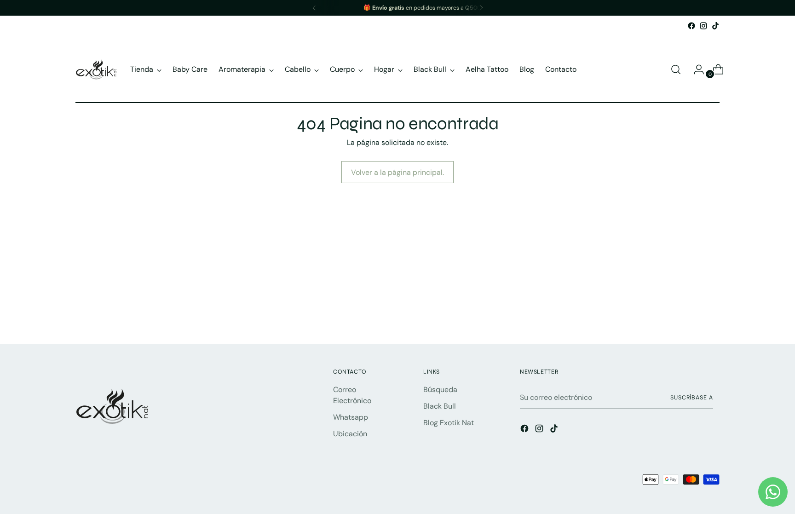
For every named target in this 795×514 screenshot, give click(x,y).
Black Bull (439, 406)
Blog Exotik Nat (448, 422)
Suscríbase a (691, 397)
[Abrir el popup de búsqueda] (676, 69)
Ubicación (350, 434)
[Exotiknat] (96, 69)
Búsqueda (440, 389)
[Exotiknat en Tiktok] (715, 26)
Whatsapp (350, 417)
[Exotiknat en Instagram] (703, 26)
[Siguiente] (481, 8)
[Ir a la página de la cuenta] (695, 69)
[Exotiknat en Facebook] (691, 26)
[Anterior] (314, 8)
